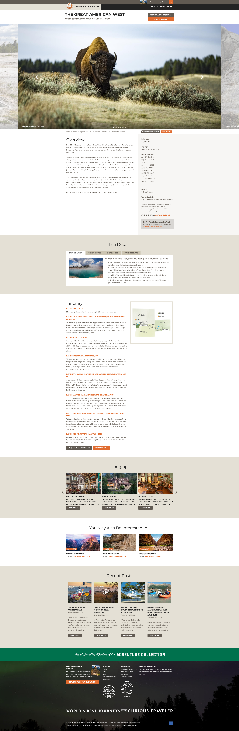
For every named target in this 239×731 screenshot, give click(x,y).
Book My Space (160, 19)
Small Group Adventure (81, 556)
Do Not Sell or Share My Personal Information (123, 725)
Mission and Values (127, 669)
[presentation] (37, 77)
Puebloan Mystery (111, 554)
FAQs (104, 674)
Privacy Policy (96, 725)
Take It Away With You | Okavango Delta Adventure (104, 609)
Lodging (104, 132)
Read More (74, 636)
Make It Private (131, 253)
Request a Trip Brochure (161, 15)
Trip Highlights (75, 253)
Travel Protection (85, 725)
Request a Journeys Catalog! (158, 2)
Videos (105, 669)
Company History (126, 677)
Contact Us (106, 679)
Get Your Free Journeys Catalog (83, 682)
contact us (154, 6)
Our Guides (124, 674)
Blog (104, 671)
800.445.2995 (164, 6)
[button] (113, 127)
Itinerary (96, 132)
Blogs (122, 132)
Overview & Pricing (73, 132)
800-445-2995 (162, 215)
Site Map (105, 725)
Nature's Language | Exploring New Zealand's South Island (132, 609)
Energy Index (112, 253)
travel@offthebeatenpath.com (152, 226)
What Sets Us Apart (127, 671)
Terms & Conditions (72, 725)
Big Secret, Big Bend (147, 554)
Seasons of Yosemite (75, 554)
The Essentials (95, 253)
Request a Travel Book (109, 677)
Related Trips (114, 132)
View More (73, 508)
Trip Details (86, 132)
